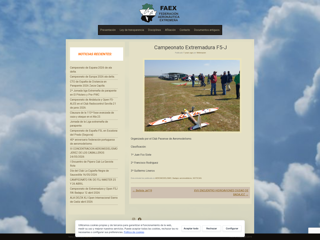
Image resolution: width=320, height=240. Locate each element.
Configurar (232, 228)
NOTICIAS (197, 178)
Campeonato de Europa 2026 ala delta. (92, 76)
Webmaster (201, 53)
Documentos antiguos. (207, 30)
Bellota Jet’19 (142, 190)
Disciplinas (154, 30)
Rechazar (211, 228)
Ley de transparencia (132, 30)
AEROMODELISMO (163, 178)
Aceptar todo (191, 228)
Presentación (108, 30)
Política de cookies (134, 232)
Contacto (185, 30)
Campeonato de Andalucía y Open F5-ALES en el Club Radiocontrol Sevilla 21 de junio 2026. (93, 103)
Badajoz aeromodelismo (182, 178)
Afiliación (170, 30)
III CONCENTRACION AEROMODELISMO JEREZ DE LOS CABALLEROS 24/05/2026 (94, 152)
